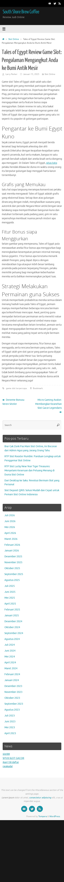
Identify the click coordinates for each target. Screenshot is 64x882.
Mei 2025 (9, 597)
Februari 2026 (12, 544)
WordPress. (54, 816)
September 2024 (13, 633)
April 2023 (10, 733)
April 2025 (10, 603)
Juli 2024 (9, 644)
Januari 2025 (11, 615)
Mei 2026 (9, 527)
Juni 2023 (9, 721)
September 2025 (13, 574)
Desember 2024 (13, 621)
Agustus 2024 (12, 639)
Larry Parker (11, 74)
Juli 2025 (9, 586)
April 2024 (10, 662)
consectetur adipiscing (40, 797)
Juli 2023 (9, 715)
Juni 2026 (9, 521)
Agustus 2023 (12, 709)
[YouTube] (49, 3)
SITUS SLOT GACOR (13, 758)
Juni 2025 (9, 591)
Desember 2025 (13, 556)
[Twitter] (54, 3)
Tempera (42, 816)
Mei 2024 (9, 656)
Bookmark (38, 388)
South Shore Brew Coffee (21, 12)
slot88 (6, 754)
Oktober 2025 (12, 568)
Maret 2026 (10, 538)
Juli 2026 (9, 515)
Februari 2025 (12, 609)
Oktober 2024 (12, 627)
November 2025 (13, 562)
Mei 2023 (9, 727)
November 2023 (13, 692)
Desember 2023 (13, 686)
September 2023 (13, 703)
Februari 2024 (12, 674)
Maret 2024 (10, 668)
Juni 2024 (9, 650)
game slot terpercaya (16, 388)
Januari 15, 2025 (31, 74)
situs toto (51, 162)
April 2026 (10, 533)
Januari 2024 (11, 680)
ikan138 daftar (11, 762)
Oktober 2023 (12, 697)
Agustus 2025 (12, 580)
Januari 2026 (11, 550)
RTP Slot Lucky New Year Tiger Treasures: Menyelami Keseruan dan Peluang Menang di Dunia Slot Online (29, 470)
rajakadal (8, 766)
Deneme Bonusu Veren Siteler (13, 402)
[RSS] (59, 3)
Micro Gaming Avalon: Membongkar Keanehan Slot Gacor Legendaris (48, 404)
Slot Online (13, 39)
